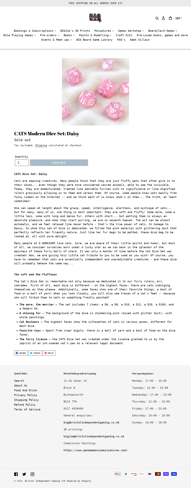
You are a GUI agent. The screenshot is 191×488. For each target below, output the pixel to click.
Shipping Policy (26, 399)
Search (19, 380)
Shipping (41, 145)
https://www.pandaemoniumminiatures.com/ (96, 450)
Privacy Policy (25, 395)
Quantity (21, 156)
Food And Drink (25, 390)
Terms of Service (27, 409)
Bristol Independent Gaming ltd (45, 481)
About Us (20, 385)
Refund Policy (25, 404)
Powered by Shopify (79, 481)
